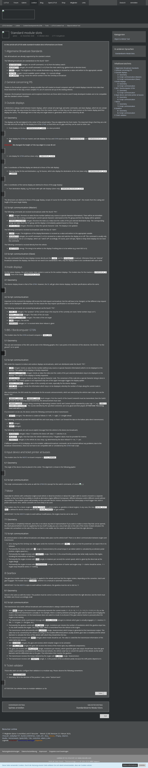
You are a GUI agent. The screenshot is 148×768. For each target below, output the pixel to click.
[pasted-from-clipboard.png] (4, 133)
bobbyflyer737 (15, 736)
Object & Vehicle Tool (122, 39)
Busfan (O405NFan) (28, 736)
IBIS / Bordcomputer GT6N (124, 88)
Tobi (30, 738)
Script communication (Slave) (128, 79)
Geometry (122, 75)
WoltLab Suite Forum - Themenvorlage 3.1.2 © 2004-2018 (74, 761)
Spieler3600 (23, 738)
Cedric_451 (40, 736)
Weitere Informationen (130, 765)
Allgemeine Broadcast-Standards (126, 68)
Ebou (46, 736)
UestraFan (36, 738)
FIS (38, 90)
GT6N (44, 124)
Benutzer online (9, 729)
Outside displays (120, 72)
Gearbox (118, 108)
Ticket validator (120, 115)
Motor (117, 102)
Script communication (126, 86)
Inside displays (120, 81)
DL (48, 284)
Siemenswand (13, 738)
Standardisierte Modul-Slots (125, 53)
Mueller (4, 738)
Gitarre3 (65, 736)
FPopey (58, 736)
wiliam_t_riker (45, 738)
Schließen (142, 765)
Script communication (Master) (129, 77)
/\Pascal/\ (5, 736)
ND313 (24, 457)
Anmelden (133, 3)
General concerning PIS (123, 70)
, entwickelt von (74, 758)
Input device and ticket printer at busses (129, 95)
